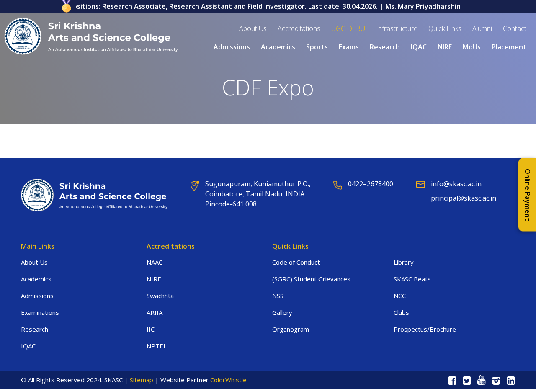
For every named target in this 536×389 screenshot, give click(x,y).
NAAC (154, 262)
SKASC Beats (412, 279)
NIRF (445, 47)
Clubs (401, 312)
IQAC (28, 346)
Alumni (482, 28)
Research (385, 47)
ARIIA (154, 312)
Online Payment (527, 194)
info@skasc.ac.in (456, 183)
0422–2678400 (370, 183)
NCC (400, 295)
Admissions (232, 47)
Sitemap (141, 380)
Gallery (282, 312)
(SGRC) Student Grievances (311, 279)
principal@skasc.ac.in (463, 198)
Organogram (290, 329)
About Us (34, 262)
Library (404, 262)
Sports (317, 47)
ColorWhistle (228, 380)
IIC (151, 329)
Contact (514, 28)
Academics (36, 279)
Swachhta (160, 295)
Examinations (40, 312)
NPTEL (157, 346)
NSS (277, 295)
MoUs (472, 47)
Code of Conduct (296, 262)
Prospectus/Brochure (425, 329)
